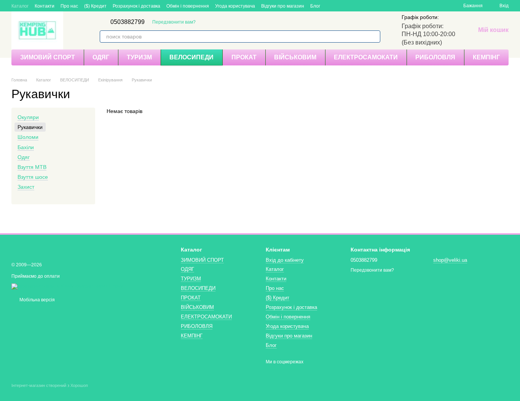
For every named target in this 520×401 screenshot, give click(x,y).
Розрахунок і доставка (136, 6)
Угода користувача (235, 6)
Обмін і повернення (187, 6)
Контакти (44, 6)
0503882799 (127, 22)
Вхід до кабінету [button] (285, 260)
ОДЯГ (101, 57)
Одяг (24, 157)
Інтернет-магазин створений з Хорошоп (49, 385)
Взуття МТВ (32, 167)
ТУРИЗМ (139, 57)
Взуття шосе (33, 177)
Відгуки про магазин (282, 6)
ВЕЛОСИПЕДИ (191, 57)
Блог (315, 6)
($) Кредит (95, 6)
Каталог (20, 6)
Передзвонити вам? (174, 22)
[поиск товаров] (374, 36)
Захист (26, 187)
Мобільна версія (36, 299)
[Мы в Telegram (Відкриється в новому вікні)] (331, 6)
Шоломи (28, 137)
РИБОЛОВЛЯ (435, 57)
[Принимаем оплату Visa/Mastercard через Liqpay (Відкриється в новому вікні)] (67, 286)
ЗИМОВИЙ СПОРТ (47, 57)
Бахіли (26, 147)
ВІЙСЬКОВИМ (295, 57)
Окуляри (28, 117)
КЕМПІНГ (486, 57)
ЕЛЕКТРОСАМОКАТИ (366, 57)
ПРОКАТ (244, 57)
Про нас (69, 6)
